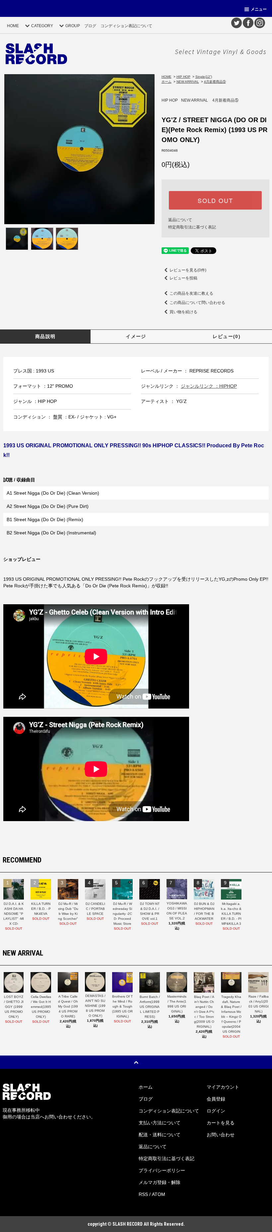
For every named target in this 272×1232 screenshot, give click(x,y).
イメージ (136, 336)
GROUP (72, 26)
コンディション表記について (126, 26)
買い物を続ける (183, 312)
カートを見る (221, 1122)
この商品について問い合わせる (197, 302)
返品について (180, 220)
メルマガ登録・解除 (159, 1182)
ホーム (166, 81)
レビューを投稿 (183, 278)
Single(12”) (203, 76)
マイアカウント (223, 1087)
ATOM (158, 1194)
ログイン (216, 1110)
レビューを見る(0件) (188, 270)
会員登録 (216, 1099)
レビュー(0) (226, 336)
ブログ (90, 26)
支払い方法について (159, 1122)
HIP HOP (183, 76)
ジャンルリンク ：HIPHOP (209, 386)
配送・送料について (159, 1134)
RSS (143, 1194)
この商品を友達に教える (191, 293)
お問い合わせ (221, 1134)
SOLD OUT (215, 200)
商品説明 (45, 336)
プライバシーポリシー (162, 1170)
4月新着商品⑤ (215, 81)
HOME (13, 26)
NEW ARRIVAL (187, 81)
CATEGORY (42, 26)
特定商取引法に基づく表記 (192, 227)
